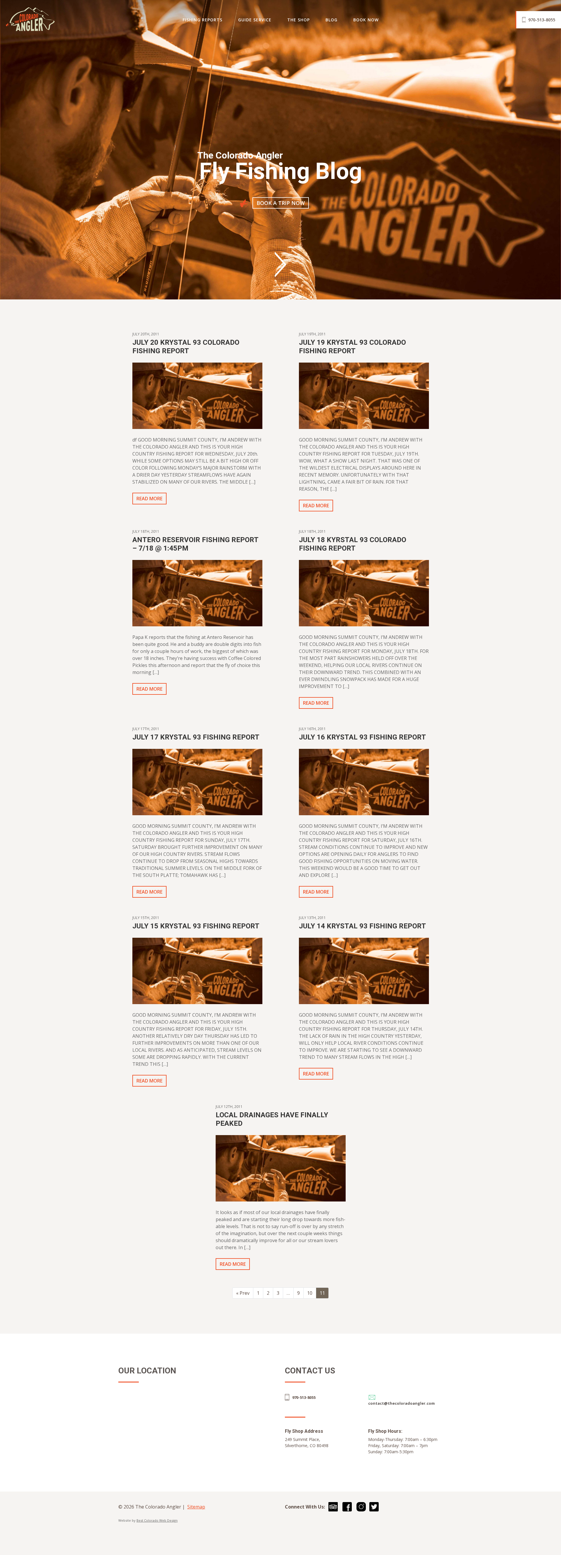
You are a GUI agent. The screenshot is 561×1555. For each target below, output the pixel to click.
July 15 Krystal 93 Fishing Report (195, 926)
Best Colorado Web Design (157, 1520)
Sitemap (196, 1507)
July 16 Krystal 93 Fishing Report (362, 737)
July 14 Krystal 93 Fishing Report (362, 926)
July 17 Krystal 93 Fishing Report (195, 737)
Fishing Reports (202, 20)
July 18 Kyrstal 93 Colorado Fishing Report (352, 544)
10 (309, 1293)
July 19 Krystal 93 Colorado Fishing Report (352, 346)
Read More (149, 498)
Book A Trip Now (281, 202)
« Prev (243, 1293)
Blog (331, 20)
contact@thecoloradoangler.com (401, 1403)
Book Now (366, 20)
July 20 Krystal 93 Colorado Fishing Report (185, 346)
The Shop (298, 20)
